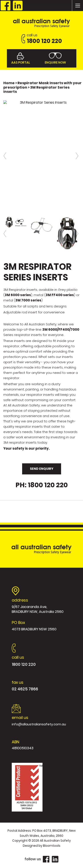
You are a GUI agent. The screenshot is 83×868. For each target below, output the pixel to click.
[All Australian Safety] (41, 22)
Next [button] (77, 155)
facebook (5, 5)
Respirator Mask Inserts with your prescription (42, 85)
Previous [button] (5, 155)
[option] (41, 102)
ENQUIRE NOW (55, 62)
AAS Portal (20, 62)
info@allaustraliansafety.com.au (39, 720)
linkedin (18, 5)
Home (9, 82)
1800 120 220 (44, 39)
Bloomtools (51, 845)
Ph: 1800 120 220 (41, 485)
